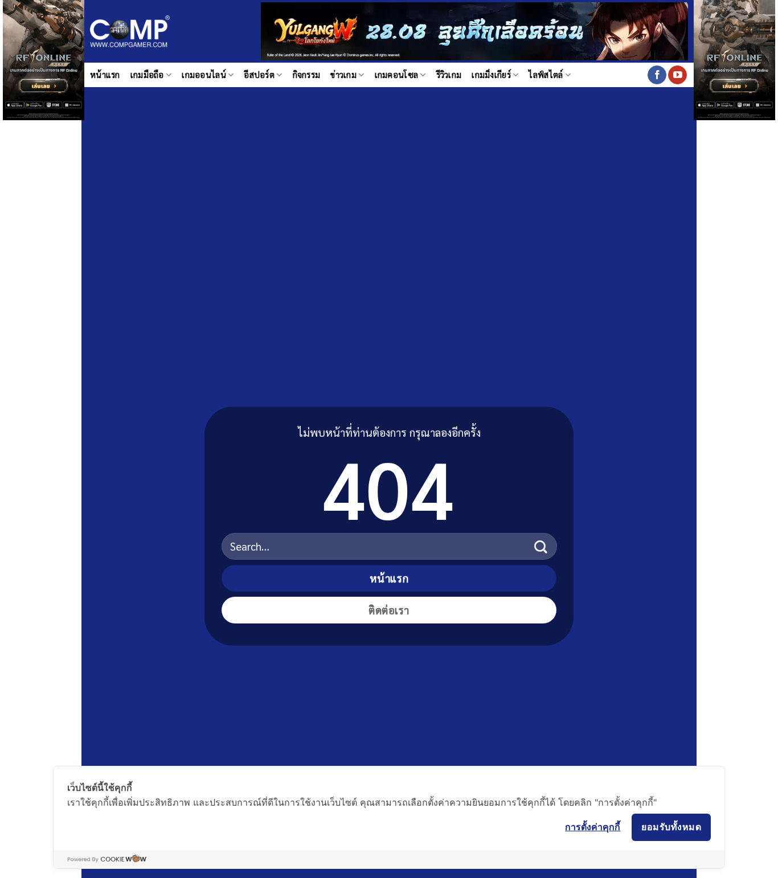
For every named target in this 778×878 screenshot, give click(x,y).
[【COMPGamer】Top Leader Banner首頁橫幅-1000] (474, 30)
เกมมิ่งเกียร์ (491, 74)
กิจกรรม (307, 74)
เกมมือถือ (147, 74)
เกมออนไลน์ (204, 74)
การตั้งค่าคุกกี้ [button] (592, 826)
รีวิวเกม (449, 74)
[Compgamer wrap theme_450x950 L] (43, 33)
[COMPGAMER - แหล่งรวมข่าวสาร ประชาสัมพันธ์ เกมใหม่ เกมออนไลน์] (130, 31)
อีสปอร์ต (259, 74)
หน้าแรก (105, 74)
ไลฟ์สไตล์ (546, 74)
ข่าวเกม (343, 74)
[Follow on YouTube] (677, 75)
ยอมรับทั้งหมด (671, 826)
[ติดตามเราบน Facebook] (657, 75)
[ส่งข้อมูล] (540, 546)
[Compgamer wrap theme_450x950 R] (734, 33)
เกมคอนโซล (397, 74)
